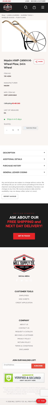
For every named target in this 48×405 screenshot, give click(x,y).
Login (27, 1)
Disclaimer (24, 349)
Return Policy (24, 342)
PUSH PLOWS (21, 17)
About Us (24, 324)
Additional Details (12, 159)
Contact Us (24, 328)
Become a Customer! (38, 1)
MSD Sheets (24, 299)
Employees (24, 295)
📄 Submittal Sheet (30, 128)
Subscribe (38, 366)
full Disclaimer (31, 394)
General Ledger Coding (15, 172)
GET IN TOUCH (24, 236)
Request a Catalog (24, 331)
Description (9, 153)
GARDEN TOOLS (26, 15)
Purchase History (12, 166)
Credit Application (24, 303)
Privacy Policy (24, 339)
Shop (3, 15)
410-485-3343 (16, 103)
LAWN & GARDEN (13, 15)
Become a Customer (24, 335)
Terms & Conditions (24, 346)
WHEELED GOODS (8, 17)
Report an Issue (10, 196)
